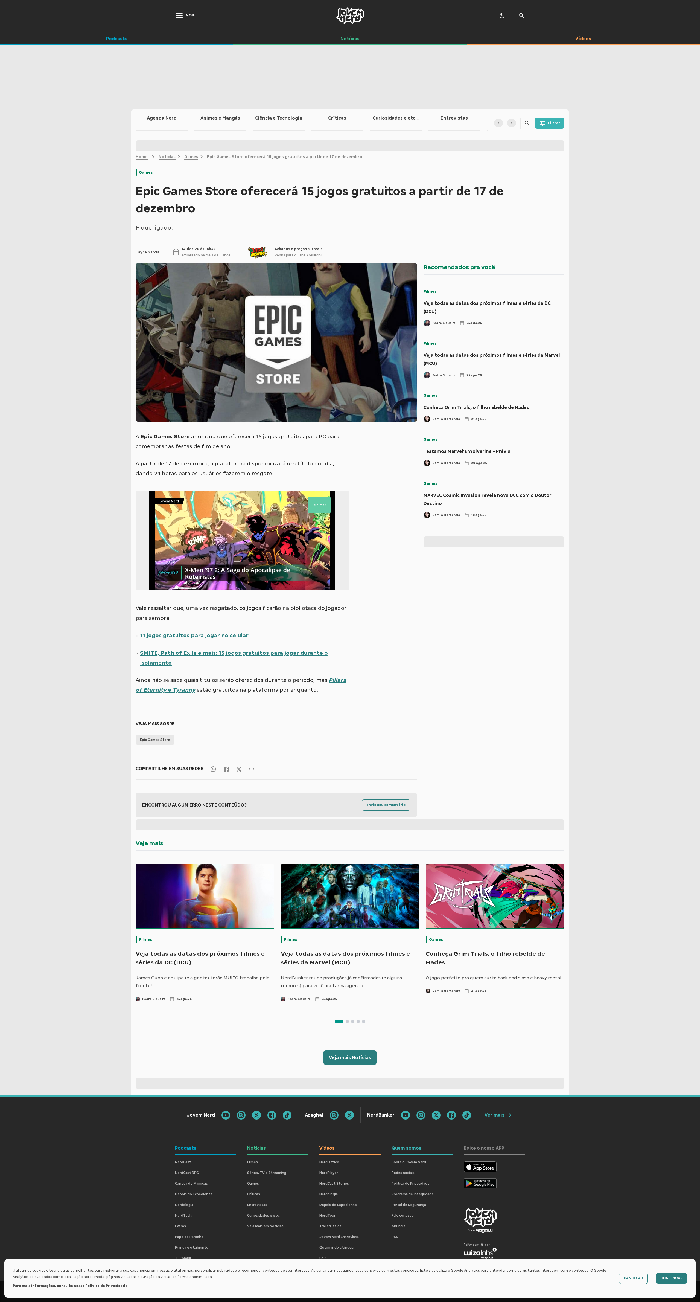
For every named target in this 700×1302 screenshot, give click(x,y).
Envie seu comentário (386, 805)
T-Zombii (183, 1258)
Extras (180, 1226)
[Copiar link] (251, 768)
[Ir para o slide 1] (339, 1021)
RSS (395, 1237)
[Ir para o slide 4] (358, 1021)
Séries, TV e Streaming (266, 1173)
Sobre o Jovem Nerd (409, 1162)
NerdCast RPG (187, 1173)
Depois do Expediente (193, 1194)
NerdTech (183, 1215)
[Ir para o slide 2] (347, 1021)
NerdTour (327, 1215)
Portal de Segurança (409, 1205)
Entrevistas (257, 1205)
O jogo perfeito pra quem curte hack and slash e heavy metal (493, 977)
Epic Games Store (155, 740)
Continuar (671, 1278)
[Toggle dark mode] (502, 15)
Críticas (253, 1194)
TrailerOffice (330, 1226)
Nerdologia (184, 1205)
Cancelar (633, 1278)
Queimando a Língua (336, 1247)
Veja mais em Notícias (265, 1226)
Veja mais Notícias (350, 1057)
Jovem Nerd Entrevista (339, 1237)
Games (191, 157)
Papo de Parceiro (189, 1237)
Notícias (167, 157)
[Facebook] (226, 768)
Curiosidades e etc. (263, 1215)
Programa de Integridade (413, 1194)
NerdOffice (329, 1162)
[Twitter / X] (239, 768)
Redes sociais (403, 1173)
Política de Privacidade (411, 1183)
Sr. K (323, 1258)
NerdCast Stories (334, 1183)
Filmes (430, 291)
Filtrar (554, 123)
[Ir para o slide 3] (352, 1021)
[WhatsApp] (213, 768)
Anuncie (399, 1226)
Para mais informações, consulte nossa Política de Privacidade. (71, 1286)
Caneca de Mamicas (191, 1183)
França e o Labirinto (191, 1247)
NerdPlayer (328, 1173)
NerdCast (183, 1162)
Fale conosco (403, 1215)
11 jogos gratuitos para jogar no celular (194, 635)
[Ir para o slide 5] (363, 1021)
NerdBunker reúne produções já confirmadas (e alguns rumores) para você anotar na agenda (341, 981)
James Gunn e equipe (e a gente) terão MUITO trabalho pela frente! (202, 981)
